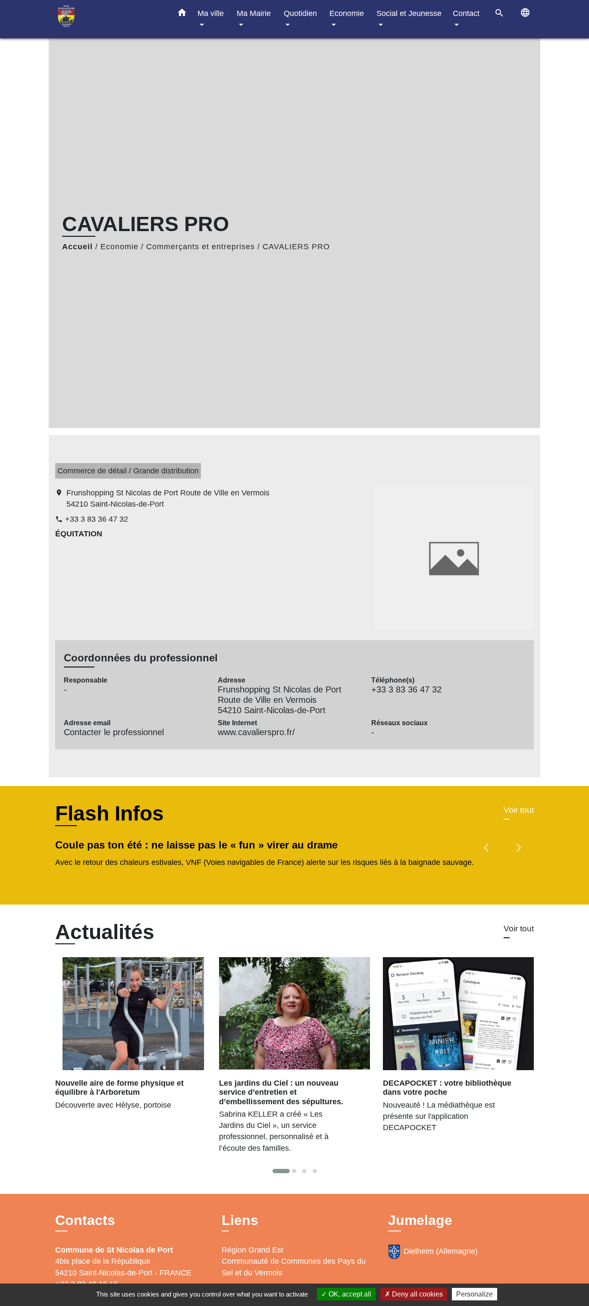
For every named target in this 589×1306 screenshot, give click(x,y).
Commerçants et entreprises (200, 246)
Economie (119, 246)
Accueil (77, 246)
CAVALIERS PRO (296, 246)
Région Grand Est (252, 1250)
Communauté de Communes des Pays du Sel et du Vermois (294, 1267)
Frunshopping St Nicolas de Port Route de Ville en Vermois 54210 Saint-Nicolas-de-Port (167, 498)
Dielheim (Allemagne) (441, 1251)
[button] (182, 14)
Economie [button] (346, 13)
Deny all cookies (416, 1294)
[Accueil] (109, 19)
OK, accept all (349, 1294)
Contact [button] (466, 13)
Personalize (474, 1294)
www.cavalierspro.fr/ (256, 732)
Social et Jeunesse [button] (409, 13)
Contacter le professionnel (114, 732)
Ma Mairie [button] (254, 13)
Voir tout (519, 809)
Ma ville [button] (210, 13)
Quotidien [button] (300, 13)
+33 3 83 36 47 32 (96, 519)
